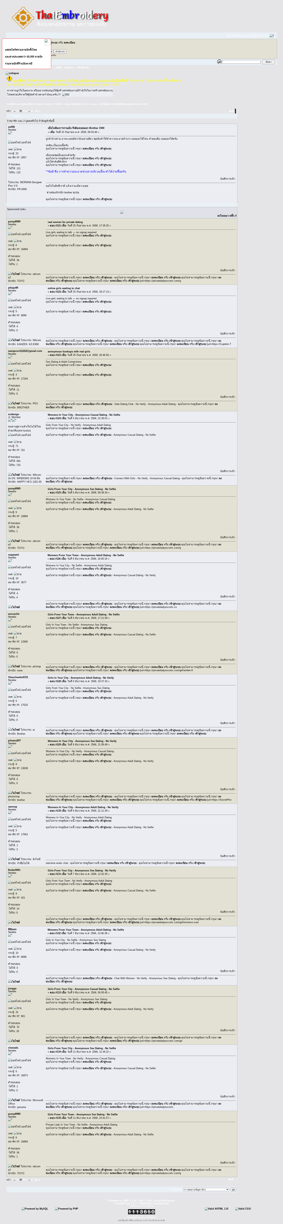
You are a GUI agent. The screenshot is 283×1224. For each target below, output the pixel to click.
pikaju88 (13, 287)
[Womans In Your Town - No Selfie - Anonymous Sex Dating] (14, 340)
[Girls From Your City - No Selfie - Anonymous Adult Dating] (14, 1041)
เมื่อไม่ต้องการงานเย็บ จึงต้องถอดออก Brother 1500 (124, 104)
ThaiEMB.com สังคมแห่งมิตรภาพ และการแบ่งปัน (29, 104)
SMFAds (134, 1206)
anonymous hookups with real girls (69, 351)
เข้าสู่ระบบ (52, 42)
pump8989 (14, 221)
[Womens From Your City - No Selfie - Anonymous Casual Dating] (14, 274)
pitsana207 (14, 740)
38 (32, 111)
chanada (13, 1047)
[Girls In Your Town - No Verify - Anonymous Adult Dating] (14, 607)
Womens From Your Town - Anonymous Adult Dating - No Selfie (86, 555)
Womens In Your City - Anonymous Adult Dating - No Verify (83, 807)
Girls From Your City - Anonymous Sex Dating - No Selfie (82, 489)
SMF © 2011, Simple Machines (156, 1200)
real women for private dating (65, 222)
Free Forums (147, 1206)
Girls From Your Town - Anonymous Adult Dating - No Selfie (84, 614)
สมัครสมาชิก (83, 67)
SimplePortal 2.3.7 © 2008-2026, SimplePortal (142, 1203)
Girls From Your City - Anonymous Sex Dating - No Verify (82, 870)
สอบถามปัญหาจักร (73, 104)
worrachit (13, 613)
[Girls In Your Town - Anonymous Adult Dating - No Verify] (14, 729)
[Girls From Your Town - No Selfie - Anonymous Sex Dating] (14, 922)
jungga (12, 988)
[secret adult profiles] (14, 859)
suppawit (13, 554)
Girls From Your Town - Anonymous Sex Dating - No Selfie (83, 1114)
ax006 (11, 126)
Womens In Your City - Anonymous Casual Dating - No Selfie (84, 414)
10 (24, 111)
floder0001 (14, 870)
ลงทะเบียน (69, 42)
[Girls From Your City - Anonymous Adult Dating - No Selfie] (14, 403)
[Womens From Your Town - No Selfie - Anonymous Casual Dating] (14, 1100)
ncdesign (13, 414)
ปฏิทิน (59, 67)
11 (26, 111)
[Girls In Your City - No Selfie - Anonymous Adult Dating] (14, 666)
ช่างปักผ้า (58, 104)
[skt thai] (121, 212)
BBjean (12, 929)
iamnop (12, 806)
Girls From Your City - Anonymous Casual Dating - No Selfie (84, 989)
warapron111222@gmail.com (25, 351)
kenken (93, 104)
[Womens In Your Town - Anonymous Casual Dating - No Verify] (14, 793)
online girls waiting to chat (64, 288)
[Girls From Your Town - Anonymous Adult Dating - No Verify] (14, 474)
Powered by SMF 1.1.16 (122, 1200)
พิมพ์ (231, 111)
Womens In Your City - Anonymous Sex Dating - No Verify (82, 741)
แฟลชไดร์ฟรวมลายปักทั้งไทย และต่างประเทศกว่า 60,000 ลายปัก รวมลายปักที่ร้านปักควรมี (24, 56)
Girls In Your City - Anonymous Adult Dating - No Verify (81, 677)
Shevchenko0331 (18, 677)
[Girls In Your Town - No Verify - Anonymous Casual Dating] (14, 981)
